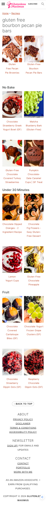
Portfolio (23, 467)
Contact (23, 463)
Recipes (15, 13)
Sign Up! (12, 445)
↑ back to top (23, 404)
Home (5, 13)
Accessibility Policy (23, 432)
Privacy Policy (23, 419)
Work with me (23, 472)
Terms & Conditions (23, 428)
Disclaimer (23, 423)
